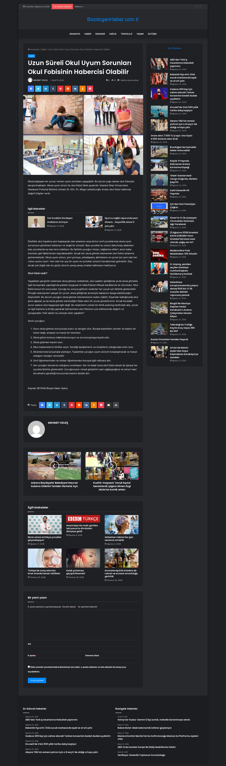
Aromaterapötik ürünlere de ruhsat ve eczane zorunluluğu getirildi (121, 573)
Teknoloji (126, 34)
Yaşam (140, 34)
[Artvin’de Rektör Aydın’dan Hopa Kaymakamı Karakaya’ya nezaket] (159, 352)
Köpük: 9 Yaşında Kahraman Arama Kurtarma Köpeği (180, 164)
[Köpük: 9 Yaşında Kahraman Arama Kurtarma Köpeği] (159, 165)
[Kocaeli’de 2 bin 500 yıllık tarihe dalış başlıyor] (159, 111)
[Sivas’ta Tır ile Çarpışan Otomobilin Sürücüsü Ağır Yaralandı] (159, 222)
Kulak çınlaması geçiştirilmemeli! (75, 572)
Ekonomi (100, 34)
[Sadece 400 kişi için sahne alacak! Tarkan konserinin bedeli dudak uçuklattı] (159, 93)
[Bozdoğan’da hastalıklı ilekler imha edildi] (159, 151)
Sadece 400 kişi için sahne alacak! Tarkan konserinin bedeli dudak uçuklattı (110, 6)
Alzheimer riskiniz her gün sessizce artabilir (119, 539)
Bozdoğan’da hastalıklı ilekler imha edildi (183, 149)
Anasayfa (74, 34)
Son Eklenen (174, 48)
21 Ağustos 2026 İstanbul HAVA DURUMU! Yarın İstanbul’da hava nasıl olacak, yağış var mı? (184, 237)
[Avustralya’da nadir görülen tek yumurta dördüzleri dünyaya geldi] (83, 519)
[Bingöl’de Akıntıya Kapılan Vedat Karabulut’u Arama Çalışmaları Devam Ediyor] (159, 307)
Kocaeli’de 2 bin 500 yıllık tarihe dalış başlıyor (184, 109)
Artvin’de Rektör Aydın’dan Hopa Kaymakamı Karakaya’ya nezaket (184, 352)
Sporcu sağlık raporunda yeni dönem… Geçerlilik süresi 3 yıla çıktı (121, 222)
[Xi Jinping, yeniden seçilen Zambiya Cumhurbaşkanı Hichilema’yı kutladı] (159, 268)
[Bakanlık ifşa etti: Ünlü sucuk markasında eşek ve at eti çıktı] (159, 78)
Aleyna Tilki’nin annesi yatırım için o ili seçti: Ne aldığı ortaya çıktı (183, 124)
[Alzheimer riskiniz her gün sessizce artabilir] (122, 524)
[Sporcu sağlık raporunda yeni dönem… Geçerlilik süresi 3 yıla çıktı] (93, 222)
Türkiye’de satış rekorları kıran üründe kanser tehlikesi (44, 572)
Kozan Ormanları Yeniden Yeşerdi (169, 339)
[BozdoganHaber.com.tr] (113, 19)
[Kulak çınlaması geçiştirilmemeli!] (83, 558)
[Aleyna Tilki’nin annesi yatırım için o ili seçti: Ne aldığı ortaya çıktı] (159, 125)
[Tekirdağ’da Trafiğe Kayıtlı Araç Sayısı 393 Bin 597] (159, 329)
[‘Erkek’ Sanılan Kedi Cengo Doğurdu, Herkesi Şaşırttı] (159, 180)
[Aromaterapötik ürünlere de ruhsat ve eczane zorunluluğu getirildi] (122, 558)
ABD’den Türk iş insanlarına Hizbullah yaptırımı (182, 63)
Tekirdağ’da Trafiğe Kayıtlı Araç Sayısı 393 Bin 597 (182, 328)
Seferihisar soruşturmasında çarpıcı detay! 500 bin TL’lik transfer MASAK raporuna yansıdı (184, 289)
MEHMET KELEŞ (40, 80)
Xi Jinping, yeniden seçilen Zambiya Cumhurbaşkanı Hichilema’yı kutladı (181, 269)
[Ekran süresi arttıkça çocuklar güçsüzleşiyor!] (45, 524)
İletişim (152, 34)
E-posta (32, 655)
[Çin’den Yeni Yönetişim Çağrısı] (159, 208)
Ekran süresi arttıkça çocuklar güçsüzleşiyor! (44, 539)
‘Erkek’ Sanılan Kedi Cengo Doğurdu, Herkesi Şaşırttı (183, 179)
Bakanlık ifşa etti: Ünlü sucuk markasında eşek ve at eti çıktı (183, 77)
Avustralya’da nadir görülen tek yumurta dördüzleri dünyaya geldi (82, 528)
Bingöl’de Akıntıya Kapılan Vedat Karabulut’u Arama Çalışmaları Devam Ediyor (181, 310)
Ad (30, 644)
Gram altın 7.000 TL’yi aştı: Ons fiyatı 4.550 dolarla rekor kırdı (171, 137)
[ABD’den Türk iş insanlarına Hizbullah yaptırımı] (159, 64)
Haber (87, 34)
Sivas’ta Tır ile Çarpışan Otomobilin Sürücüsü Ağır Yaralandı (183, 221)
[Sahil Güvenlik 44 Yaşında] (159, 194)
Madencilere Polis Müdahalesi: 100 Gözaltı (183, 252)
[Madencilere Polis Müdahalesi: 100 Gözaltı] (159, 255)
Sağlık (113, 34)
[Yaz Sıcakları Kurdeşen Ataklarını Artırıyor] (36, 222)
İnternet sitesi (92, 655)
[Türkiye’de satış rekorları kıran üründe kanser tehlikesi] (45, 558)
